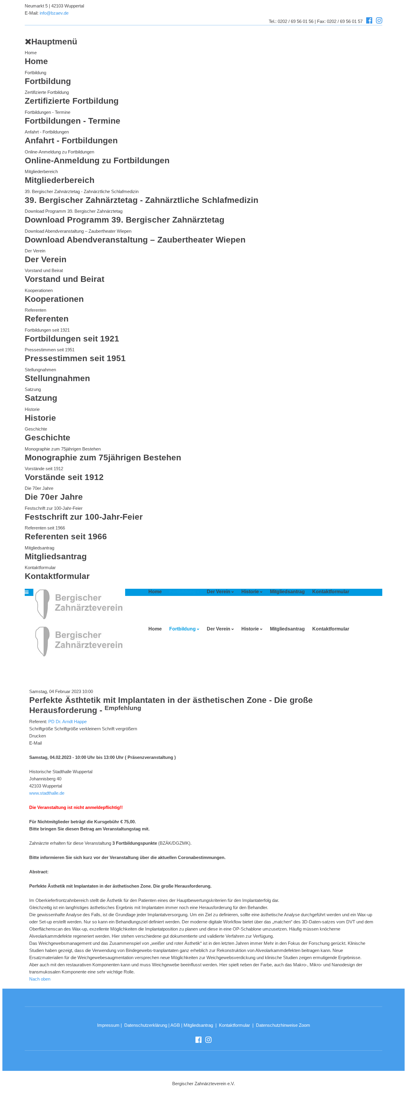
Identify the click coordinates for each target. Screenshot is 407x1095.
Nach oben (39, 978)
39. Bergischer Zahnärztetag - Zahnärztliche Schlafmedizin (82, 191)
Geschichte (36, 428)
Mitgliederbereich (41, 171)
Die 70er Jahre (39, 488)
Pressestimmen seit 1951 (49, 349)
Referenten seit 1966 (45, 527)
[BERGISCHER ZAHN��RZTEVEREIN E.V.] (77, 604)
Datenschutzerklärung (145, 1025)
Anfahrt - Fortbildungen (47, 131)
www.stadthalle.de (46, 793)
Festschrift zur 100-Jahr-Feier (54, 508)
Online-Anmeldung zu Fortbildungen (59, 151)
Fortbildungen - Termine (47, 112)
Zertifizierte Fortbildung (47, 92)
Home (31, 52)
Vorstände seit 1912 (44, 468)
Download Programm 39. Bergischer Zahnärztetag (73, 211)
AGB (175, 1025)
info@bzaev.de (54, 12)
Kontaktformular (40, 567)
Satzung (33, 389)
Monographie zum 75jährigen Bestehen (63, 448)
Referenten (35, 310)
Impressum (108, 1025)
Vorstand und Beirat (44, 270)
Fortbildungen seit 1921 (47, 330)
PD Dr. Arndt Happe (67, 721)
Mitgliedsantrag (39, 547)
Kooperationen (39, 290)
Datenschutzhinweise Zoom (283, 1025)
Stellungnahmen (40, 369)
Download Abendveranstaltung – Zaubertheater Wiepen (78, 231)
